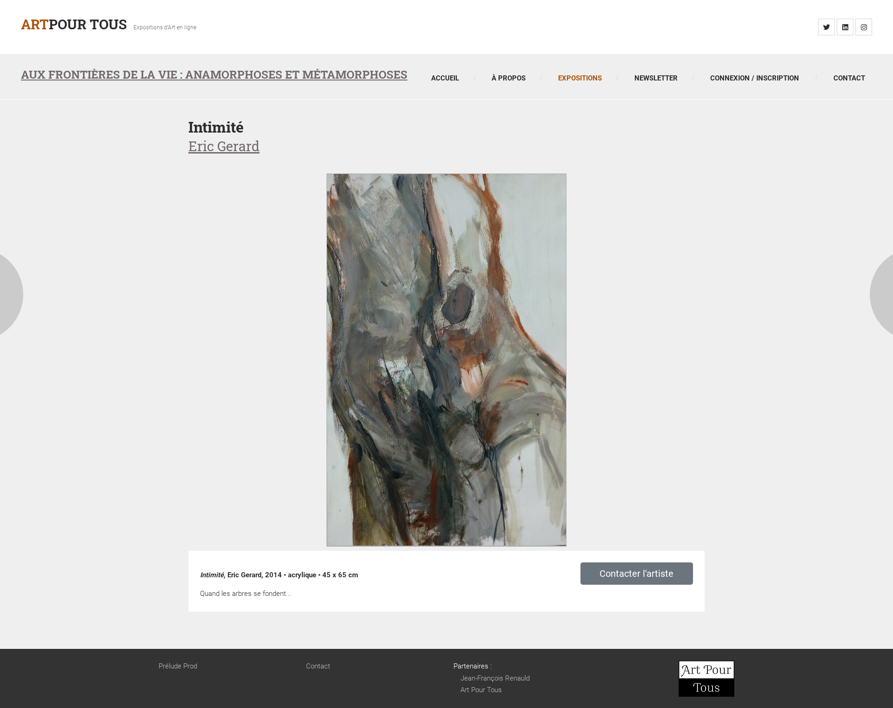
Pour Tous (74, 24)
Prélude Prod (178, 666)
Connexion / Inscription (754, 78)
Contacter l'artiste (636, 573)
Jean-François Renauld (495, 678)
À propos (509, 78)
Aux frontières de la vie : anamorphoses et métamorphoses (214, 74)
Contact (849, 78)
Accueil (445, 78)
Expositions (580, 78)
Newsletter (656, 78)
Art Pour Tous (481, 690)
